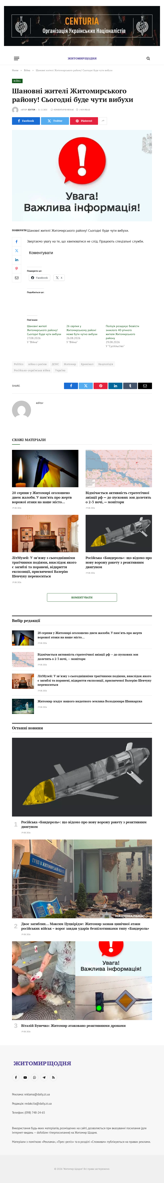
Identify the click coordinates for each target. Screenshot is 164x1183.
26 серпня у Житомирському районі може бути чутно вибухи (81, 330)
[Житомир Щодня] (82, 58)
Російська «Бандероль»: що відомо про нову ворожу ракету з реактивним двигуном (119, 562)
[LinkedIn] (16, 259)
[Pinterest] (16, 268)
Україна (60, 370)
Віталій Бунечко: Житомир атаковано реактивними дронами (73, 1025)
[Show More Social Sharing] (103, 121)
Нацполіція (105, 364)
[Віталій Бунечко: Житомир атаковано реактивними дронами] (82, 980)
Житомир (70, 364)
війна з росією (37, 364)
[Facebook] (16, 241)
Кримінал (87, 364)
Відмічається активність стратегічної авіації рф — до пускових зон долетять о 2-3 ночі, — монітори (118, 497)
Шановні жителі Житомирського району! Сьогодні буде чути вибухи (44, 330)
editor (31, 109)
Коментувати (81, 597)
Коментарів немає (64, 109)
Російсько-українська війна (32, 370)
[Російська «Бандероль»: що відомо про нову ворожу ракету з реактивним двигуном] (119, 533)
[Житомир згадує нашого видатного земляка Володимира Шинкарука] (23, 706)
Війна (17, 81)
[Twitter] (16, 250)
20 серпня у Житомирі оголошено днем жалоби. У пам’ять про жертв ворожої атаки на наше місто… (42, 497)
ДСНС (55, 364)
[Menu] (16, 58)
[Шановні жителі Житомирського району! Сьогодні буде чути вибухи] (82, 175)
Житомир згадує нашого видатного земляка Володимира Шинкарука (90, 701)
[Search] (148, 58)
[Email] (16, 277)
